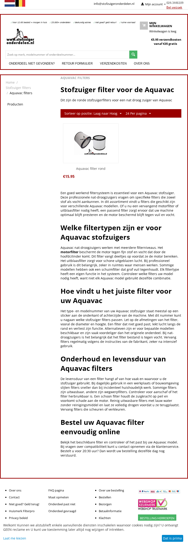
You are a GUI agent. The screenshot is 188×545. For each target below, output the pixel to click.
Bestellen (105, 497)
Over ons (142, 63)
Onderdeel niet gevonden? (32, 63)
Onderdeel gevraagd (62, 511)
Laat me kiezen (14, 538)
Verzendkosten (113, 63)
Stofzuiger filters (18, 87)
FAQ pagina (56, 490)
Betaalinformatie (110, 511)
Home (10, 82)
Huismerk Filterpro (22, 511)
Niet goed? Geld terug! (24, 504)
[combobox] (67, 55)
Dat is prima (172, 538)
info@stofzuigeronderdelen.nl (114, 4)
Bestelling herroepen (157, 518)
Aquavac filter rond (90, 169)
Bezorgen (105, 504)
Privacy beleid (18, 518)
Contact (14, 497)
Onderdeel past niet (61, 504)
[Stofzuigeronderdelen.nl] (20, 38)
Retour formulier (77, 63)
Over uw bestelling (111, 490)
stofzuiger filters (98, 320)
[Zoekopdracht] (133, 55)
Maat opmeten (58, 497)
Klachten (105, 518)
